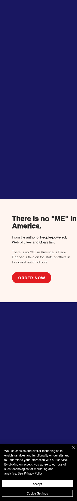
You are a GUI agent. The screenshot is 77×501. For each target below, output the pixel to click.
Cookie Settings (37, 493)
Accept (37, 484)
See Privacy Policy (30, 473)
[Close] (71, 450)
